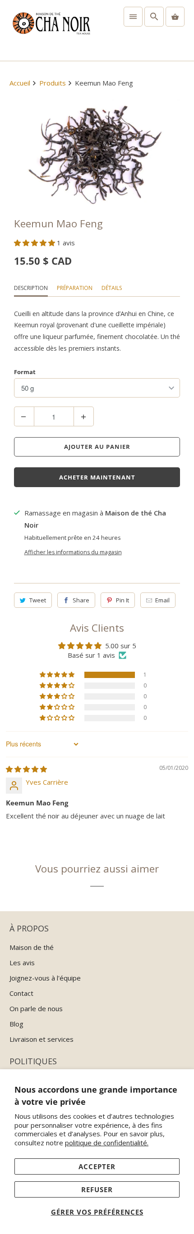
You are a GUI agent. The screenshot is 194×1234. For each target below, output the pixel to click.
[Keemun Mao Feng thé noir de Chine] (97, 154)
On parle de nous (36, 1008)
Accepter (97, 1166)
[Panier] (175, 17)
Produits (52, 82)
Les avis (22, 962)
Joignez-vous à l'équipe (45, 977)
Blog (16, 1023)
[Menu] (133, 17)
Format (25, 372)
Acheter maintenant (97, 477)
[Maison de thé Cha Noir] (50, 30)
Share (81, 600)
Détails (112, 288)
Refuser (97, 1189)
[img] (26, 768)
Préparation (74, 288)
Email (162, 600)
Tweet (37, 600)
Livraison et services (41, 1039)
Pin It (122, 600)
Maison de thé (31, 947)
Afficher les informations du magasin (73, 552)
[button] (35, 242)
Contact (21, 993)
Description (31, 288)
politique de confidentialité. (106, 1142)
